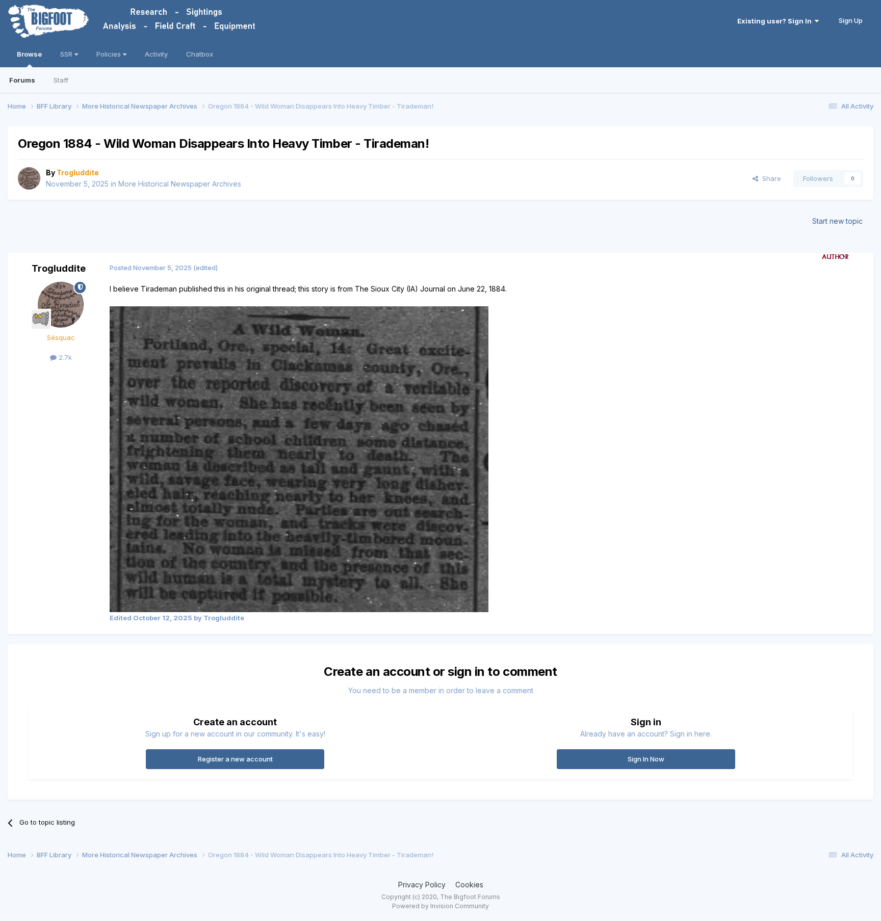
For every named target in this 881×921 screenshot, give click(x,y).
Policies (109, 54)
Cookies (469, 884)
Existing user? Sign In (776, 21)
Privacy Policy (422, 884)
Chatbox (199, 54)
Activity (156, 54)
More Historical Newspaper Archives (179, 183)
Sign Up (851, 20)
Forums (22, 80)
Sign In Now (646, 759)
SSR (67, 54)
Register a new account (235, 759)
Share (769, 178)
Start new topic (837, 221)
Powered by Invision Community (440, 906)
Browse (29, 54)
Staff (61, 80)
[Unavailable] (299, 458)
